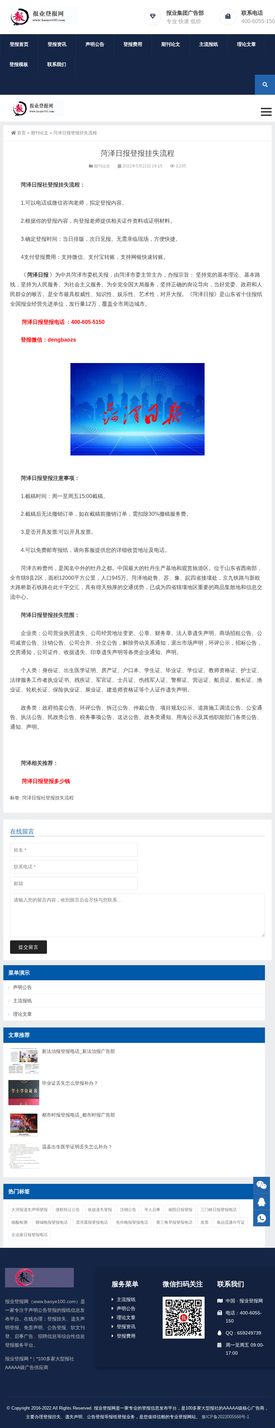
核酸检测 (19, 1222)
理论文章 (246, 44)
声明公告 (95, 44)
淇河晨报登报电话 (92, 1222)
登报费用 (132, 44)
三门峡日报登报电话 (219, 1209)
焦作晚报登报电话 (132, 1222)
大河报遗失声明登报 (29, 1209)
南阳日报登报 (180, 1209)
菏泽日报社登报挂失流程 (48, 797)
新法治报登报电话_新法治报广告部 (78, 1051)
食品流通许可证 (231, 1222)
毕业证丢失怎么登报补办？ (70, 1083)
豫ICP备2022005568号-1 (225, 1416)
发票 (205, 1222)
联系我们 (56, 64)
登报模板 (18, 64)
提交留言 (28, 947)
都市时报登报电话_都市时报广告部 (78, 1115)
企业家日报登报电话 (29, 1234)
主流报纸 (208, 44)
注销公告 (128, 1209)
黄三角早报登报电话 (174, 1222)
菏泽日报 (38, 275)
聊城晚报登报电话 (52, 1222)
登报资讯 (57, 44)
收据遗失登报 (100, 1209)
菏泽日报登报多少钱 (46, 781)
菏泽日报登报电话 (43, 322)
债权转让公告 (68, 1209)
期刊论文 (170, 44)
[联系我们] (261, 1202)
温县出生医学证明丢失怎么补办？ (77, 1146)
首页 (21, 132)
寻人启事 (152, 1209)
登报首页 (19, 44)
